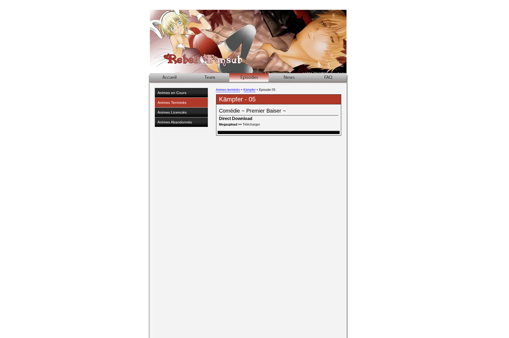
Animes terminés (228, 90)
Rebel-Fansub (255, 37)
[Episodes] (249, 77)
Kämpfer (249, 90)
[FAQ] (328, 77)
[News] (289, 77)
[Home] (170, 77)
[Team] (209, 77)
